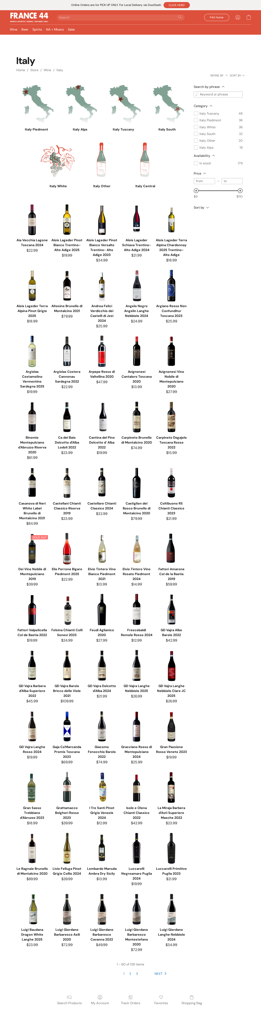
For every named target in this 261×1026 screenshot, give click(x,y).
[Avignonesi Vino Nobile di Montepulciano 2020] (171, 351)
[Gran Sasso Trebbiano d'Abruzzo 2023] (32, 787)
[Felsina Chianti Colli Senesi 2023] (67, 609)
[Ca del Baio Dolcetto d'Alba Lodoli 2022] (67, 417)
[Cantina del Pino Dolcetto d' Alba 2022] (102, 417)
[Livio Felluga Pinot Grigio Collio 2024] (67, 848)
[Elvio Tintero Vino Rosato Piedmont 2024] (137, 548)
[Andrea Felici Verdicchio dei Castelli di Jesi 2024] (102, 285)
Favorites (161, 1003)
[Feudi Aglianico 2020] (102, 609)
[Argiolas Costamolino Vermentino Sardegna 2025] (32, 351)
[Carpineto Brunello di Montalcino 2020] (137, 417)
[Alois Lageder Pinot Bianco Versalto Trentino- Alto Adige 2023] (102, 220)
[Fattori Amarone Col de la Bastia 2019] (171, 548)
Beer (24, 29)
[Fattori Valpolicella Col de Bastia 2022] (32, 609)
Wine (13, 29)
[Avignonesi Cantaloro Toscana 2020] (137, 351)
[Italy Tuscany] (123, 104)
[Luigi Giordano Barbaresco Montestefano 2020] (137, 909)
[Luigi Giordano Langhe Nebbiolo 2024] (171, 909)
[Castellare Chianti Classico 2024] (102, 483)
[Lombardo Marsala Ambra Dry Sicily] (102, 848)
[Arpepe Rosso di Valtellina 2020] (102, 351)
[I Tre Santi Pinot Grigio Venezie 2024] (102, 787)
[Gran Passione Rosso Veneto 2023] (171, 726)
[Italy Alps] (80, 104)
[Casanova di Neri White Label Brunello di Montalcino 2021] (32, 483)
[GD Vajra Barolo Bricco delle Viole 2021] (67, 665)
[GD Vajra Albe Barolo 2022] (171, 609)
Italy (59, 70)
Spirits (37, 29)
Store (34, 70)
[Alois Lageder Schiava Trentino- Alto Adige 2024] (137, 220)
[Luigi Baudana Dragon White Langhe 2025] (32, 909)
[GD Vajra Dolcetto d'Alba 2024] (102, 665)
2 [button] (130, 974)
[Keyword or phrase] (197, 94)
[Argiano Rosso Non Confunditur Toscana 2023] (171, 285)
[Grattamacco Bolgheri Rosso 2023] (67, 787)
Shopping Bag (191, 1003)
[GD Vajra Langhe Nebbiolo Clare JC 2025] (171, 665)
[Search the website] (180, 17)
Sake (71, 29)
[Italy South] (167, 104)
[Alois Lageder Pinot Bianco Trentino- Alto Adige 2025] (67, 220)
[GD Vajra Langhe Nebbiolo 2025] (137, 665)
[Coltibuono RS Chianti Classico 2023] (171, 483)
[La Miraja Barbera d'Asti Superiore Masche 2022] (171, 787)
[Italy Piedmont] (36, 104)
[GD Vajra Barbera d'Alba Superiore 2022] (32, 665)
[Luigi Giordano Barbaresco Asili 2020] (67, 909)
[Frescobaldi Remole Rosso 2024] (137, 609)
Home (20, 70)
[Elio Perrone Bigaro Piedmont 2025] (67, 548)
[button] (177, 5)
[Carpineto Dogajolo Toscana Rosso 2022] (171, 417)
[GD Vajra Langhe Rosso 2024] (32, 726)
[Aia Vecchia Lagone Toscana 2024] (32, 220)
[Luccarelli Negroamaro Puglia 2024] (137, 848)
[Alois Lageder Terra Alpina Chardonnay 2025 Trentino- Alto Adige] (171, 220)
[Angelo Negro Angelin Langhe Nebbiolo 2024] (137, 285)
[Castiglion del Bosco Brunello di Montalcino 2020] (137, 483)
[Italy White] (58, 161)
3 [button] (137, 974)
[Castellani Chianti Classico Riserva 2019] (67, 483)
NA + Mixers (55, 29)
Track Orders (130, 1003)
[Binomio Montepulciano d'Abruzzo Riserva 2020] (32, 417)
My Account (100, 1003)
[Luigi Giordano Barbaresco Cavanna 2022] (102, 909)
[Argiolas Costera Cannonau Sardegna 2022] (67, 351)
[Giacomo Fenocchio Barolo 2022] (102, 726)
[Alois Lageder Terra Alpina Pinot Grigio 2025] (32, 285)
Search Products (69, 1003)
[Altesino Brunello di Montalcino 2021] (67, 285)
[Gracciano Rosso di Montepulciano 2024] (137, 726)
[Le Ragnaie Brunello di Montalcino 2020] (32, 848)
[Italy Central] (145, 161)
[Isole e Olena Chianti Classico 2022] (137, 787)
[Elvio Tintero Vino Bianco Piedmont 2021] (102, 548)
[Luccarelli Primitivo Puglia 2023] (171, 848)
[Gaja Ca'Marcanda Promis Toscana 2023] (67, 726)
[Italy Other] (102, 161)
